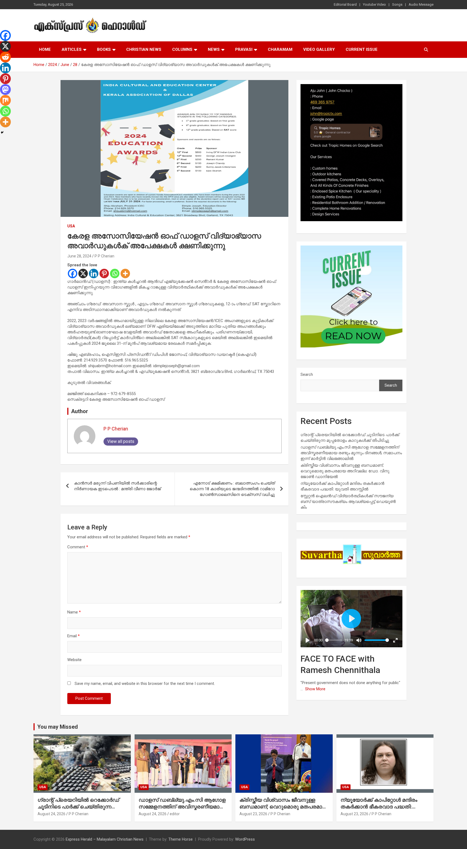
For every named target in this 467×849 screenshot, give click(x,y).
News (214, 49)
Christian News (143, 49)
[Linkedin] (93, 273)
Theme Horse (180, 839)
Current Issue (362, 49)
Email (73, 636)
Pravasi (243, 49)
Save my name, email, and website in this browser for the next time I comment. (145, 683)
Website (74, 659)
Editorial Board (345, 4)
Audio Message (421, 4)
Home (45, 49)
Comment (77, 547)
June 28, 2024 (79, 256)
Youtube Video (374, 4)
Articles (72, 49)
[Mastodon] (5, 89)
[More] (125, 273)
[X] (83, 273)
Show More (315, 689)
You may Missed (57, 727)
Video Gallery (319, 49)
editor (175, 814)
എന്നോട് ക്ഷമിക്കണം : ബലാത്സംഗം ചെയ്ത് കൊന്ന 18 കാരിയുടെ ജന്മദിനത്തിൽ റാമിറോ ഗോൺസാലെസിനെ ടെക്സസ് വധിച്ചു (232, 489)
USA (71, 226)
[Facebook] (72, 273)
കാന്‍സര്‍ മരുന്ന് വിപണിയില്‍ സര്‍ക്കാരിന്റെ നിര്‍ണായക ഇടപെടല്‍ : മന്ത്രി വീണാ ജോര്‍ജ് (117, 486)
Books (104, 49)
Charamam (280, 49)
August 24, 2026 (51, 814)
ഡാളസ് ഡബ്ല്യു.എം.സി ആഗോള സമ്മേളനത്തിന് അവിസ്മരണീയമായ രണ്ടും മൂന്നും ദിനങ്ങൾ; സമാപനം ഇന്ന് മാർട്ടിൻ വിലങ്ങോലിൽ (351, 453)
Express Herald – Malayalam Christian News (105, 839)
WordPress (245, 839)
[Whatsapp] (114, 273)
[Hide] (2, 132)
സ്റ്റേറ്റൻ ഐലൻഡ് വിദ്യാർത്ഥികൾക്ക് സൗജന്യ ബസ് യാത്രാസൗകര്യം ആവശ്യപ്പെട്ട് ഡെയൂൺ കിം (348, 501)
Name (74, 612)
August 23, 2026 (253, 814)
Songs (397, 4)
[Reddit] (5, 57)
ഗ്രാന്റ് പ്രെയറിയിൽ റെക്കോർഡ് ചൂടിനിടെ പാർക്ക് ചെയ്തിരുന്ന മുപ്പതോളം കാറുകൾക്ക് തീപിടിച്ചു (78, 806)
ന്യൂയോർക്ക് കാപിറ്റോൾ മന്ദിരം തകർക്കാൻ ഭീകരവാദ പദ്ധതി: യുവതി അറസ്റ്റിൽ (379, 806)
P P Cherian (104, 256)
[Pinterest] (104, 273)
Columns (182, 49)
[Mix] (5, 100)
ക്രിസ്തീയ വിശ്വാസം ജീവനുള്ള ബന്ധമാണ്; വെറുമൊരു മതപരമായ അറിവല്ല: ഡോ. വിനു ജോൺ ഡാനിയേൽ (345, 471)
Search (307, 374)
